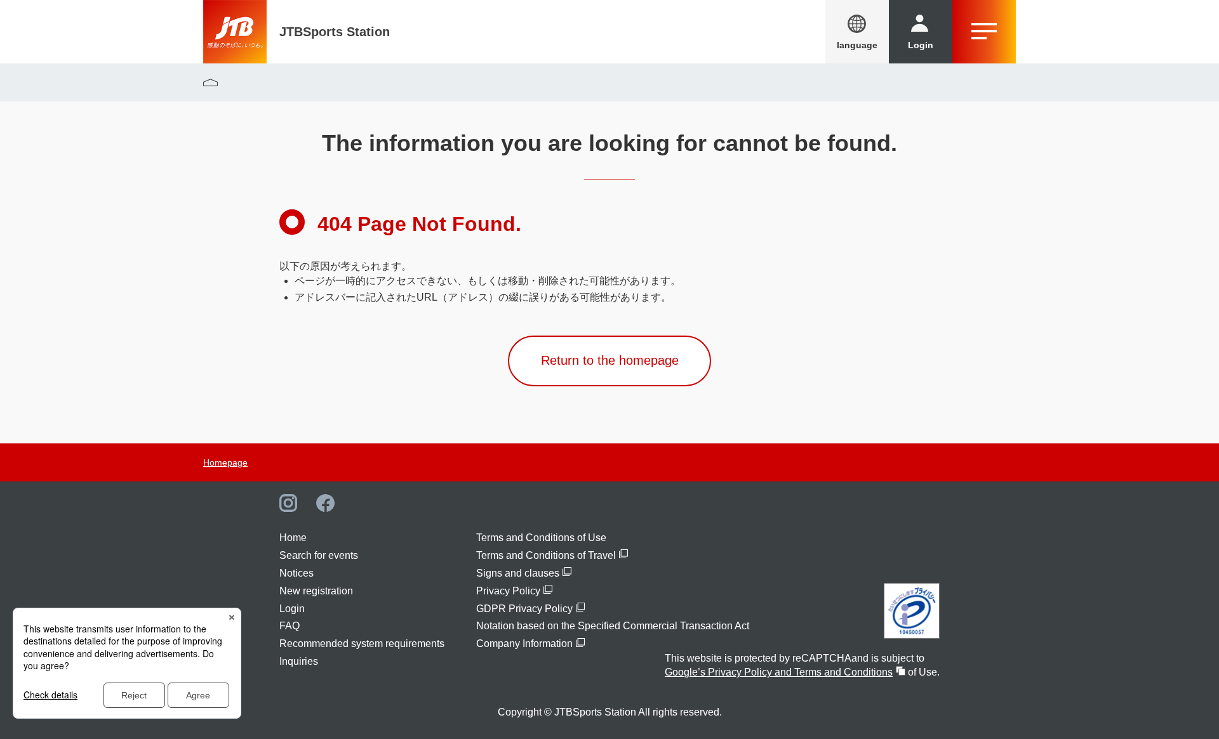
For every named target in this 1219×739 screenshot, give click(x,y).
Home (293, 537)
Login (292, 608)
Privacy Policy (508, 590)
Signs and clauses (517, 573)
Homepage (225, 462)
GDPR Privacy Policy (524, 608)
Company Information (524, 643)
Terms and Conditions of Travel (546, 555)
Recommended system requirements (361, 643)
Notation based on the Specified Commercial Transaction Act (612, 625)
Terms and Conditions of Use (541, 537)
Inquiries (298, 661)
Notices (296, 573)
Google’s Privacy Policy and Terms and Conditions (779, 672)
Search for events (318, 555)
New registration (316, 590)
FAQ (289, 625)
